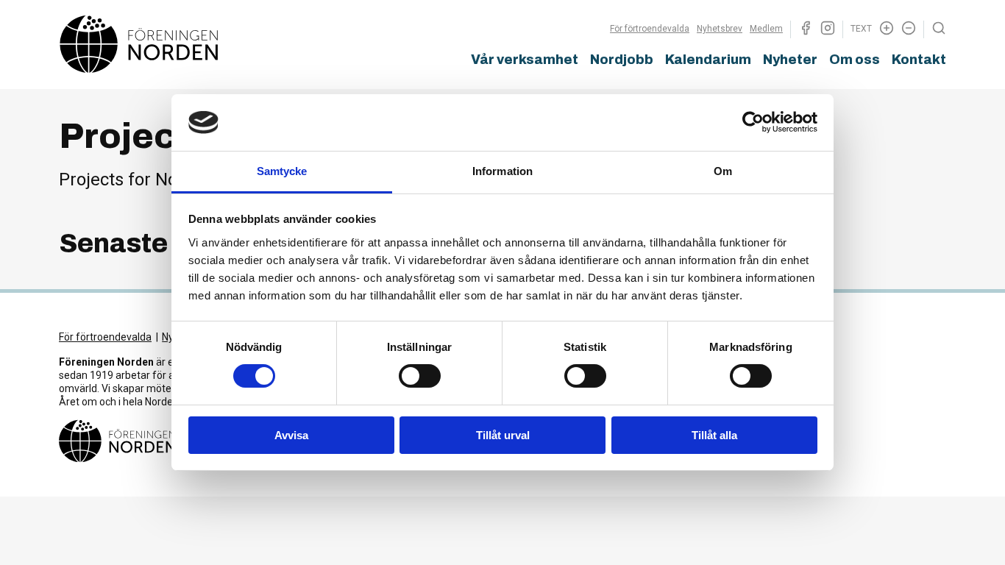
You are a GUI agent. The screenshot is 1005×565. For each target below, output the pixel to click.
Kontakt (919, 59)
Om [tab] (723, 171)
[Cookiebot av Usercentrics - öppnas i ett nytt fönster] (753, 122)
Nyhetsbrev (719, 29)
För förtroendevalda (649, 29)
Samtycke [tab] (282, 171)
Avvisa (291, 435)
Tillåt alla (714, 435)
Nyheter (790, 59)
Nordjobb (621, 59)
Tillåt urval (503, 435)
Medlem (766, 29)
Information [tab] (502, 171)
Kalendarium (708, 59)
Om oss (854, 59)
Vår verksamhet (524, 59)
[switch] (420, 376)
